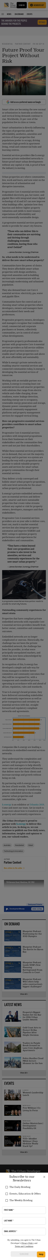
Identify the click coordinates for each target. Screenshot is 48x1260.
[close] (44, 1177)
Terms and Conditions (24, 1246)
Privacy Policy (27, 1243)
